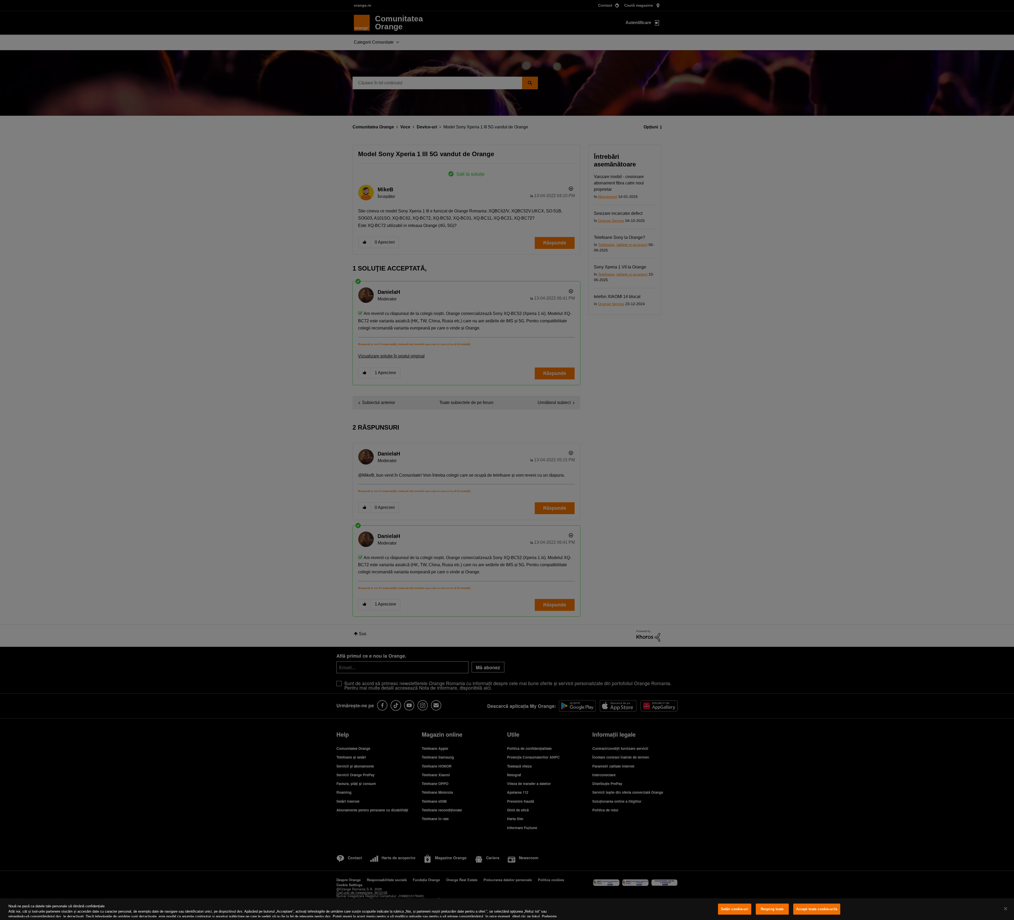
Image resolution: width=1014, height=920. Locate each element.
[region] (507, 909)
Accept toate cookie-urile (816, 909)
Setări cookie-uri (734, 909)
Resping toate (772, 909)
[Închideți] (1005, 908)
